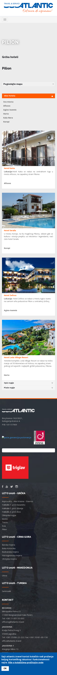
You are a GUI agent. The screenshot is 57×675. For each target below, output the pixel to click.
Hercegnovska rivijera (12, 555)
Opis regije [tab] (9, 383)
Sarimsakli (6, 591)
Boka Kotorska (8, 548)
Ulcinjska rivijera (9, 558)
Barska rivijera (8, 544)
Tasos (5, 522)
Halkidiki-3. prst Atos (11, 511)
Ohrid (4, 575)
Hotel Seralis (10, 230)
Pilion (4, 529)
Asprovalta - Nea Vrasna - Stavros (17, 501)
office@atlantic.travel (11, 641)
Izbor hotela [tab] (9, 96)
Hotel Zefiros (10, 295)
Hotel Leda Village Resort (16, 357)
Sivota (5, 518)
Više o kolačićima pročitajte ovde (25, 662)
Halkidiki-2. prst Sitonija (12, 508)
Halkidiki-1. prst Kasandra (13, 504)
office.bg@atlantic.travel (13, 622)
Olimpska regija (9, 515)
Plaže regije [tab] (9, 388)
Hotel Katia (9, 168)
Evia (4, 526)
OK (5, 668)
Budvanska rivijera (10, 551)
